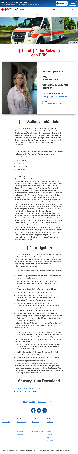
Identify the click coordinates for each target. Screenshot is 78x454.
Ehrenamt (19, 428)
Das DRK (70, 10)
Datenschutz (50, 440)
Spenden (63, 10)
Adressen (49, 425)
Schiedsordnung (22, 391)
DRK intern (50, 437)
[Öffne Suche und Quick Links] (75, 10)
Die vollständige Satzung (25, 388)
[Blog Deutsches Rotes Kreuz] (44, 410)
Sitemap (49, 431)
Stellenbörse (56, 10)
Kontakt (49, 428)
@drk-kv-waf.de (58, 96)
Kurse (49, 10)
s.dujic (46, 96)
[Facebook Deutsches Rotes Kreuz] (33, 410)
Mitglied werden (21, 422)
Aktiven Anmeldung (22, 425)
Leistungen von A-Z (37, 431)
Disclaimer (50, 422)
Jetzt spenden (6, 422)
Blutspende (20, 434)
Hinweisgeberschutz (37, 425)
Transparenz (35, 422)
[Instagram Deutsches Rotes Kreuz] (39, 410)
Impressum (50, 434)
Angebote (44, 10)
